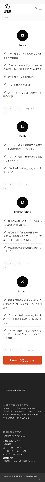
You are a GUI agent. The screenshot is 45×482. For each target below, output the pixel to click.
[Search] (34, 9)
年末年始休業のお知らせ (19, 84)
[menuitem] (34, 9)
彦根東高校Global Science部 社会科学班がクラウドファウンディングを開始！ (22, 304)
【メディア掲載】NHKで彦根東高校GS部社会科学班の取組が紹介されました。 (22, 319)
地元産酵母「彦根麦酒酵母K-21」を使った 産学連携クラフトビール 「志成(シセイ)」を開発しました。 (22, 236)
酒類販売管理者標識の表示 (14, 390)
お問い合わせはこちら (12, 441)
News (6, 17)
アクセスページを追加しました (22, 77)
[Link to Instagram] (40, 479)
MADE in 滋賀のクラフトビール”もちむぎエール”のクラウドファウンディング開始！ (22, 334)
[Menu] (40, 9)
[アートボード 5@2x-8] (18, 9)
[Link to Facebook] (36, 479)
